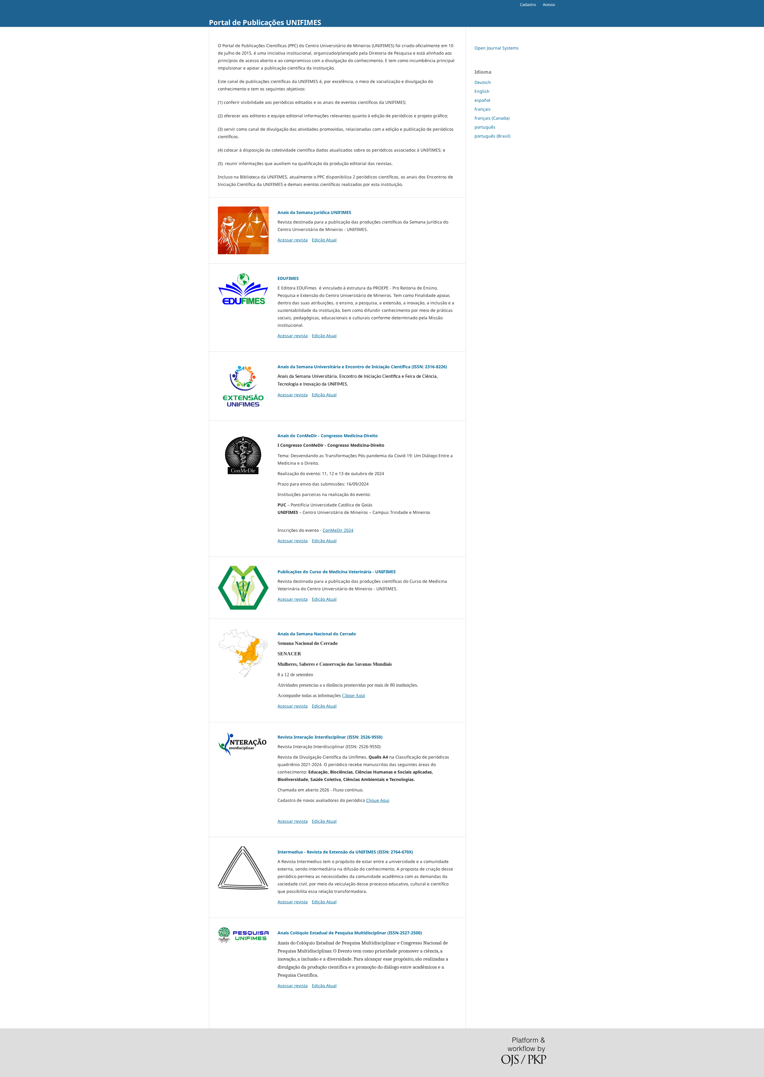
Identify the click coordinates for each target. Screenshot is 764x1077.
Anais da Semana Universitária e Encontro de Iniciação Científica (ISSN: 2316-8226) (362, 366)
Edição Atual (324, 240)
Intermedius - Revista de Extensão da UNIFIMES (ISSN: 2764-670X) (345, 852)
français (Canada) (492, 118)
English (482, 91)
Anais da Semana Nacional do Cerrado (317, 634)
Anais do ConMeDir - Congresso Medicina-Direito (328, 435)
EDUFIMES (288, 278)
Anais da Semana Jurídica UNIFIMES (314, 212)
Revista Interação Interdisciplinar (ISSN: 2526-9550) (330, 737)
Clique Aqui (353, 695)
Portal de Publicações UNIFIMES (265, 22)
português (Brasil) (492, 136)
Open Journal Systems (497, 48)
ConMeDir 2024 (338, 530)
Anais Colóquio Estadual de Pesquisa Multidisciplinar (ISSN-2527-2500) (350, 933)
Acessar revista (293, 240)
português (485, 127)
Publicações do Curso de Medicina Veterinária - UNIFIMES (337, 571)
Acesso (549, 4)
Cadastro (528, 4)
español (482, 100)
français (483, 109)
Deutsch (483, 82)
